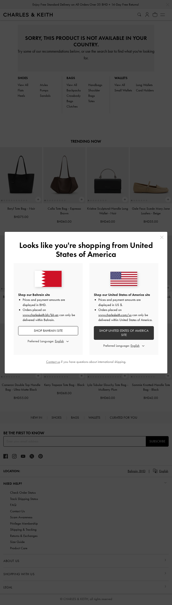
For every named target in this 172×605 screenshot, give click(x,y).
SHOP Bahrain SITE (48, 331)
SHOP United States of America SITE (123, 333)
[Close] (162, 237)
